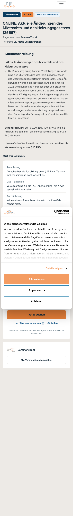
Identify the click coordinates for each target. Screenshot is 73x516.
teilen (54, 323)
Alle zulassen (36, 279)
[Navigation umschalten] (61, 4)
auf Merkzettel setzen (28, 323)
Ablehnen (36, 301)
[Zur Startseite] (9, 4)
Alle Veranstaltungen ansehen (36, 360)
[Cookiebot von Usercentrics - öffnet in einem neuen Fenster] (54, 212)
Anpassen (35, 290)
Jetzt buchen (36, 314)
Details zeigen (54, 268)
